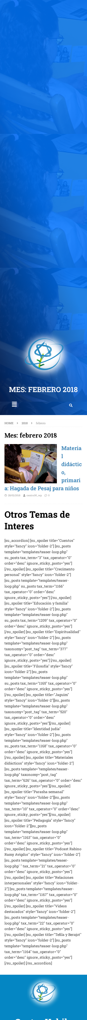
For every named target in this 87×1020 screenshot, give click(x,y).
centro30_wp (34, 495)
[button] (14, 404)
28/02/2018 (14, 495)
